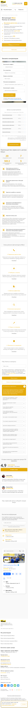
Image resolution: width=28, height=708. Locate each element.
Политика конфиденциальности (14, 695)
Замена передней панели (6, 128)
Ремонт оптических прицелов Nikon (9, 641)
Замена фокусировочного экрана (8, 121)
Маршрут (8, 573)
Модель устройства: (8, 76)
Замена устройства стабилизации (8, 125)
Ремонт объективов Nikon (7, 643)
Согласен (24, 704)
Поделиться (2, 685)
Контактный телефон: (8, 64)
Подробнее (14, 260)
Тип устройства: (7, 70)
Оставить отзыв (14, 469)
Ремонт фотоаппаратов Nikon (7, 635)
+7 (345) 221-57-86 (17, 3)
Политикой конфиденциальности (15, 99)
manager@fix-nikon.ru (6, 664)
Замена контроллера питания (7, 118)
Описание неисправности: (9, 81)
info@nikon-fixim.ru (5, 661)
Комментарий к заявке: (8, 88)
